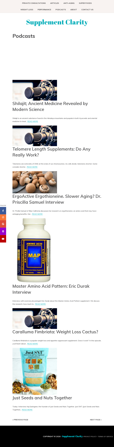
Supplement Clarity (57, 21)
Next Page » (96, 420)
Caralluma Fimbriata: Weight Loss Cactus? (55, 331)
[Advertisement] (31, 60)
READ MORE (32, 121)
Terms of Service (105, 437)
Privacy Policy (90, 437)
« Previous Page (20, 420)
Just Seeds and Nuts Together (42, 397)
